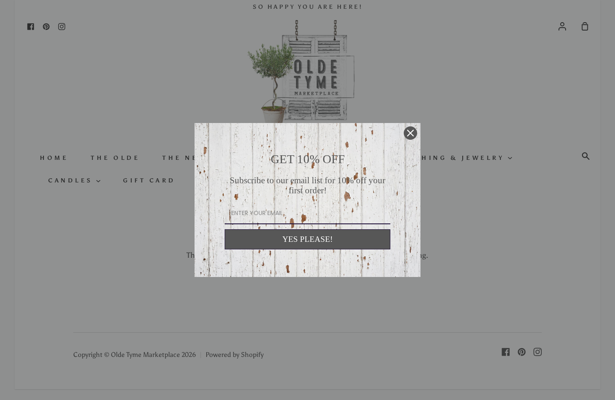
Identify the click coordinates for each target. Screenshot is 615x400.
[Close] (410, 133)
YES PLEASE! (307, 239)
